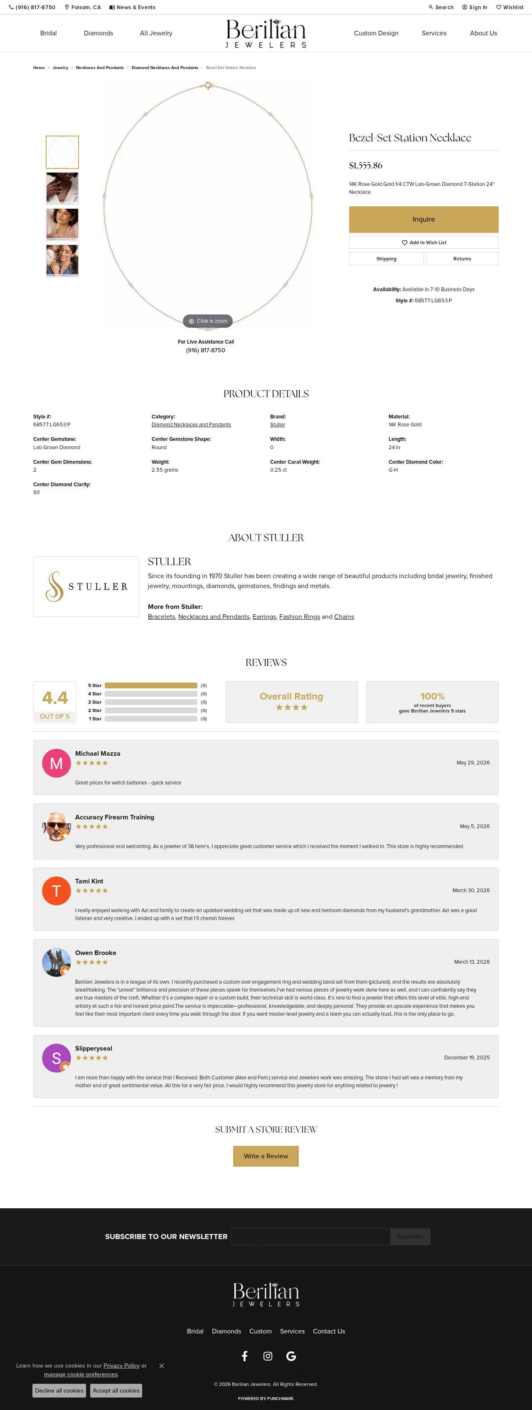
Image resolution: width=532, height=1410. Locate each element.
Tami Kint (89, 881)
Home (39, 67)
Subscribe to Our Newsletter (166, 1236)
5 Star (94, 685)
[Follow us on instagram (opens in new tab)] (267, 1356)
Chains (344, 616)
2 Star (94, 710)
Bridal (48, 33)
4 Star (94, 694)
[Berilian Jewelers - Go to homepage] (266, 1294)
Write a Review (266, 1156)
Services (434, 33)
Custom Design (376, 33)
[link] (32, 7)
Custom (260, 1331)
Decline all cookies (59, 1390)
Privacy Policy (216, 1370)
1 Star (95, 718)
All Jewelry (156, 33)
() (204, 685)
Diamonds (98, 33)
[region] (207, 206)
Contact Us (329, 1331)
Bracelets (161, 616)
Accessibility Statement (307, 1370)
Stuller (277, 424)
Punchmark (280, 1398)
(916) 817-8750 (205, 350)
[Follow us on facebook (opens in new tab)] (244, 1356)
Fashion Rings (299, 616)
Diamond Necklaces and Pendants (165, 67)
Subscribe (410, 1236)
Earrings (264, 616)
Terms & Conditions (257, 1370)
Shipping (387, 258)
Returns (462, 258)
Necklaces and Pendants (100, 67)
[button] (441, 7)
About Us (483, 33)
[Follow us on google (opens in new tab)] (291, 1356)
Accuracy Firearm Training (114, 817)
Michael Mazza (98, 753)
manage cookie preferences (81, 1374)
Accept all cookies (116, 1390)
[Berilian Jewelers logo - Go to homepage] (266, 33)
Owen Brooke (95, 952)
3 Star (94, 702)
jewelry (60, 67)
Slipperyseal (93, 1048)
